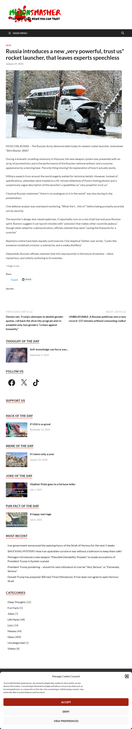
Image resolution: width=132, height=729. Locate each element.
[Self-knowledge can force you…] (16, 349)
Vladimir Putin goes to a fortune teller (53, 484)
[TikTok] (36, 383)
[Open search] (122, 33)
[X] (24, 383)
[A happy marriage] (16, 514)
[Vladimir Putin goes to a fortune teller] (16, 484)
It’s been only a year (42, 454)
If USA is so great (40, 424)
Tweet (14, 279)
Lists (10, 625)
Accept (66, 702)
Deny (66, 711)
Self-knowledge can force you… (49, 349)
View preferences (66, 720)
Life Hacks (14, 619)
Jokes (11, 613)
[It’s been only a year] (16, 454)
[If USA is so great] (16, 424)
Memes (12, 631)
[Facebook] (12, 383)
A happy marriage (40, 514)
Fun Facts (13, 607)
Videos (12, 648)
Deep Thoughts (17, 602)
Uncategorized (16, 642)
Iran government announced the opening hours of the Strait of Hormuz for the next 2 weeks (61, 545)
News (8, 45)
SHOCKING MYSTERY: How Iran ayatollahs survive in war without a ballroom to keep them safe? (65, 551)
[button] (127, 676)
